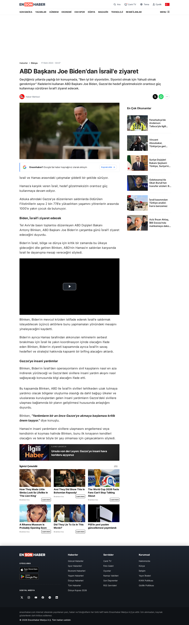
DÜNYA (91, 12)
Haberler (23, 63)
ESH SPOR (80, 12)
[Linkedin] (56, 597)
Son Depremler (110, 580)
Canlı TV (107, 561)
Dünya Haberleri (75, 580)
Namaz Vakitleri (110, 575)
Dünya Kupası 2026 (77, 590)
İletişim (142, 571)
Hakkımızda (144, 561)
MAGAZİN (103, 12)
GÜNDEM (54, 12)
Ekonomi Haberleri (76, 571)
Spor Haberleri (75, 566)
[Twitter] (21, 597)
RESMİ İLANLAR (134, 12)
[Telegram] (49, 597)
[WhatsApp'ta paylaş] (161, 96)
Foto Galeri (108, 566)
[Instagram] (28, 597)
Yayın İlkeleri (145, 575)
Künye (142, 566)
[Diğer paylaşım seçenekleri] (167, 96)
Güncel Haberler (75, 561)
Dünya (34, 63)
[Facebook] (42, 597)
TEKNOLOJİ (117, 12)
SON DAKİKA (25, 12)
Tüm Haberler (74, 585)
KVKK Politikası (146, 580)
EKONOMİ (66, 12)
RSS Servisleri (110, 585)
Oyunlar (107, 571)
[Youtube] (35, 597)
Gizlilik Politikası (146, 585)
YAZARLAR (40, 12)
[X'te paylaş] (155, 96)
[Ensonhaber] (32, 4)
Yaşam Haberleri (76, 575)
